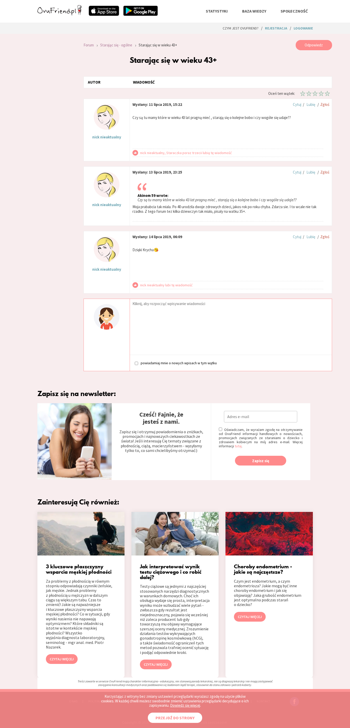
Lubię (310, 104)
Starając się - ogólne (116, 45)
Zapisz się (260, 460)
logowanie (303, 28)
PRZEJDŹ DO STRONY (175, 717)
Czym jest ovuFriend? (241, 28)
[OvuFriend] (59, 14)
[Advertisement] (56, 108)
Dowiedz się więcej (185, 705)
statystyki (217, 11)
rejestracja (276, 28)
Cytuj (297, 104)
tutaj (238, 446)
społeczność (294, 11)
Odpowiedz (314, 45)
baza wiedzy (254, 11)
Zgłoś (324, 104)
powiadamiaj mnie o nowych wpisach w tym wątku (179, 363)
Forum (89, 45)
